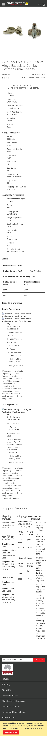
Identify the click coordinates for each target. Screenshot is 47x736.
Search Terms (8, 717)
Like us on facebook (11, 706)
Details (5, 259)
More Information (11, 498)
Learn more (37, 728)
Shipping (6, 684)
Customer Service (10, 695)
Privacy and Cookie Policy (14, 712)
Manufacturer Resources (13, 701)
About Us (6, 690)
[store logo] (18, 3)
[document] (23, 728)
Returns (5, 678)
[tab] (23, 258)
